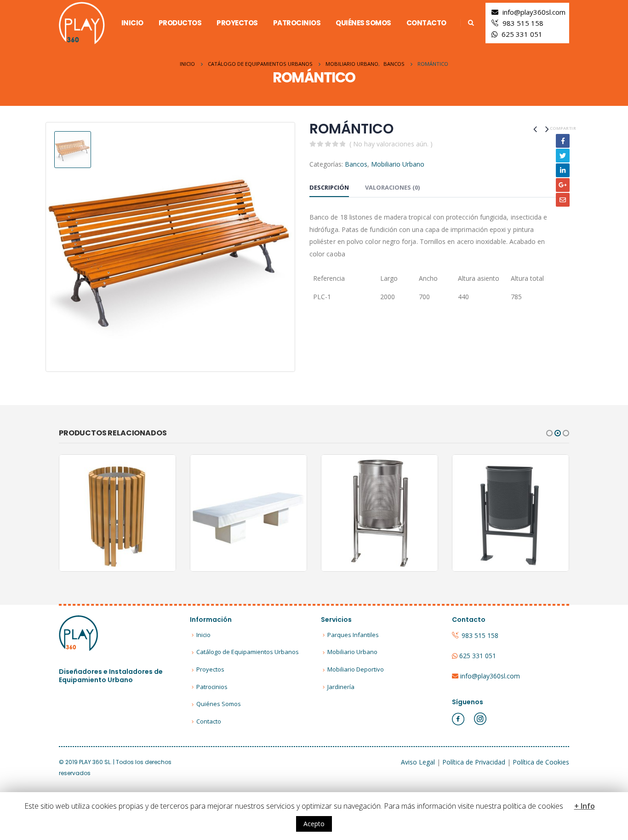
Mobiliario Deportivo (355, 669)
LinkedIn (563, 170)
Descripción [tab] (329, 187)
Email (563, 200)
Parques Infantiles (353, 635)
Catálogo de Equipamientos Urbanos (247, 652)
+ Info (584, 806)
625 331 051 (522, 34)
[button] (549, 433)
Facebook (563, 141)
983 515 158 (522, 23)
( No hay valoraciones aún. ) (391, 143)
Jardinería (340, 687)
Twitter (563, 155)
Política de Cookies (541, 762)
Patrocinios (297, 23)
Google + (563, 185)
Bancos (356, 164)
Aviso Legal (418, 762)
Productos (180, 23)
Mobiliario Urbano (397, 164)
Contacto (426, 23)
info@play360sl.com (533, 12)
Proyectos (237, 23)
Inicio (132, 23)
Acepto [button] (314, 823)
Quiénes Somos (363, 23)
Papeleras (141, 504)
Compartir (563, 128)
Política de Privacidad (473, 762)
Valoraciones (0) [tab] (392, 187)
